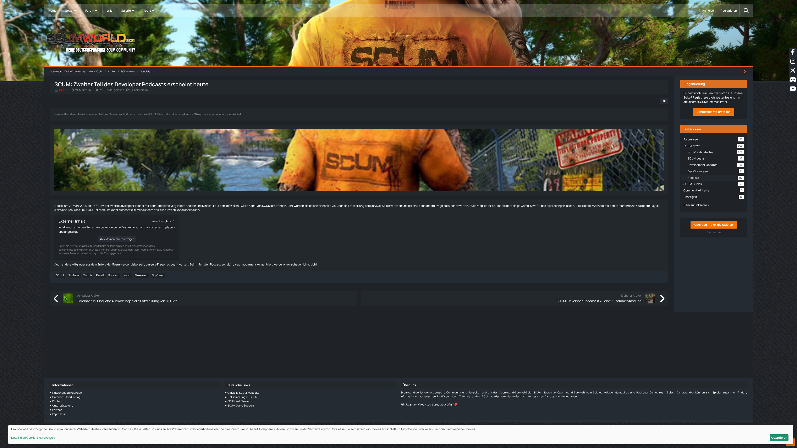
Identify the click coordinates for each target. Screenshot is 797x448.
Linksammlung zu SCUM (242, 397)
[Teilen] (664, 101)
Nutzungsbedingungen (67, 392)
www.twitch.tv (161, 221)
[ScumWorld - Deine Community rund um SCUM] (398, 41)
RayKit (100, 275)
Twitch (87, 275)
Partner (57, 410)
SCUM (60, 275)
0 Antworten (139, 90)
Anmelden (708, 10)
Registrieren (729, 10)
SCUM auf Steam (238, 401)
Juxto (126, 275)
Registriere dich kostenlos (711, 97)
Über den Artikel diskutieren (713, 224)
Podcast (113, 275)
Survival (375, 206)
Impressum (59, 414)
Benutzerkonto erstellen (714, 112)
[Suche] (746, 10)
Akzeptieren (779, 437)
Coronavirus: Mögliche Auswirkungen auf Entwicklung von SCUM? (127, 301)
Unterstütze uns (62, 405)
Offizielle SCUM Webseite (243, 392)
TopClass (158, 275)
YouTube (73, 275)
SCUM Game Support (240, 405)
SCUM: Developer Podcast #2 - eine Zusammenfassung (598, 301)
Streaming (141, 275)
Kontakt (57, 401)
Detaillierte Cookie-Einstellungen (33, 437)
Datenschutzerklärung (66, 397)
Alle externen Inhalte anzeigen (116, 239)
